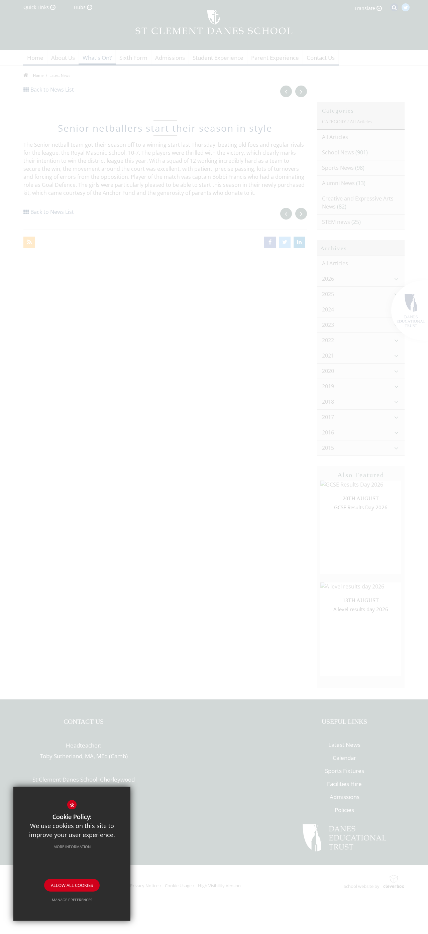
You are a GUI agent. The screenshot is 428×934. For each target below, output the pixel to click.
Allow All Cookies (72, 885)
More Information (72, 846)
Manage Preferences (72, 899)
